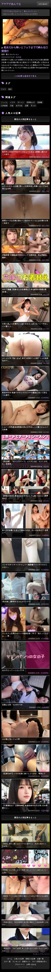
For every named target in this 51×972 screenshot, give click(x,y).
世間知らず (31, 102)
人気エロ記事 (19, 959)
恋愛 (26, 106)
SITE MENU (42, 4)
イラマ (12, 102)
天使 (11, 106)
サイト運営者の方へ (39, 962)
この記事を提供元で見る (25, 76)
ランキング (16, 962)
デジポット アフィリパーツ (41, 954)
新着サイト (26, 962)
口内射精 (4, 106)
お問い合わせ (31, 964)
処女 (10, 89)
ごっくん (4, 102)
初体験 (39, 102)
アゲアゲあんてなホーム (12, 11)
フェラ (3, 89)
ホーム (9, 959)
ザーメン (21, 102)
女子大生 (19, 106)
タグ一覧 (7, 962)
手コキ (33, 106)
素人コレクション (30, 11)
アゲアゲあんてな (11, 3)
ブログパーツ (20, 964)
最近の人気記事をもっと (25, 119)
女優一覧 (40, 959)
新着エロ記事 (30, 959)
